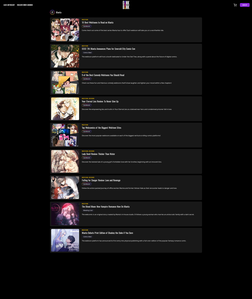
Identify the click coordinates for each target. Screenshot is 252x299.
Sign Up (244, 5)
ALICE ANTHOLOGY (9, 5)
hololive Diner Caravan (25, 5)
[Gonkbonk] (126, 5)
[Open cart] (235, 5)
